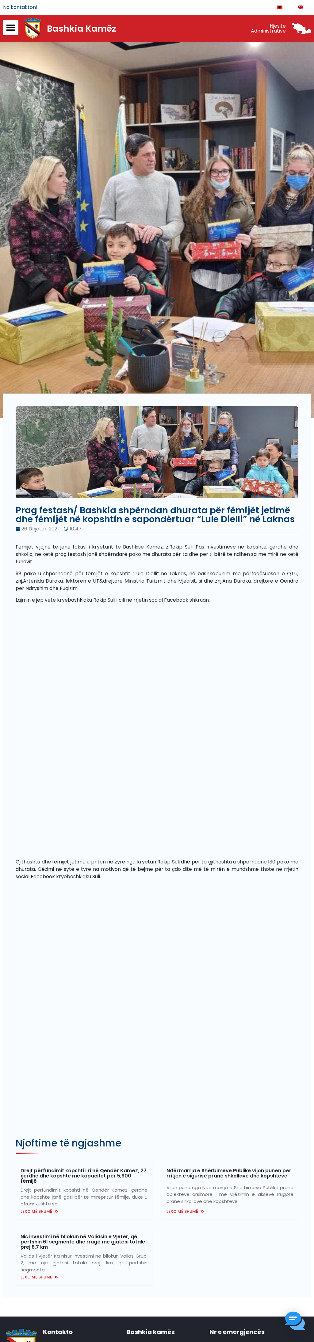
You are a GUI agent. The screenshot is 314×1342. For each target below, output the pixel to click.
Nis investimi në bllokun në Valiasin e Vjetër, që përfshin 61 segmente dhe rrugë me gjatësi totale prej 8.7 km (83, 1242)
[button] (295, 1322)
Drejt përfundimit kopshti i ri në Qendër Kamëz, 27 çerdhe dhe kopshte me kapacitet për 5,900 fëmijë (84, 1176)
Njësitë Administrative (268, 28)
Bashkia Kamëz (81, 28)
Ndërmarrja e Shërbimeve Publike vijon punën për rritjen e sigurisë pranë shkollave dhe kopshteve (229, 1173)
